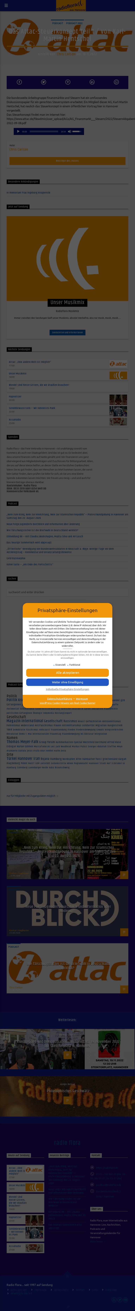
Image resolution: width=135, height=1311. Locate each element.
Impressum (82, 698)
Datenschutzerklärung (59, 698)
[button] (67, 673)
